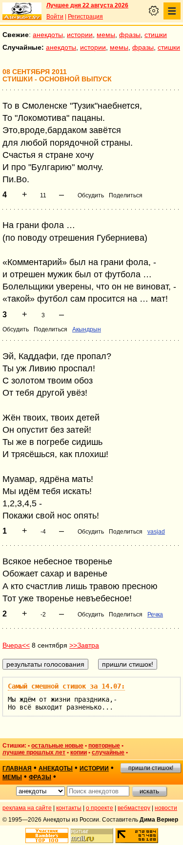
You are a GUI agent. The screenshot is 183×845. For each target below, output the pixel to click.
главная (17, 768)
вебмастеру (134, 808)
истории (80, 34)
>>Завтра (84, 645)
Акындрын (86, 329)
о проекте (99, 808)
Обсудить (91, 195)
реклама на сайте (27, 808)
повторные (104, 745)
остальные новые (57, 745)
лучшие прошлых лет (33, 752)
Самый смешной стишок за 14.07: (66, 686)
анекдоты (48, 34)
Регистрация (85, 16)
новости (166, 808)
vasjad (156, 531)
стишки (155, 34)
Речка (155, 614)
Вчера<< (16, 645)
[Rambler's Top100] (46, 835)
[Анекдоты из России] (21, 11)
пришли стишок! (150, 768)
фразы (130, 34)
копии (78, 752)
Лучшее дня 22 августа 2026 (87, 5)
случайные (108, 752)
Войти (54, 16)
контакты (68, 808)
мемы (106, 34)
